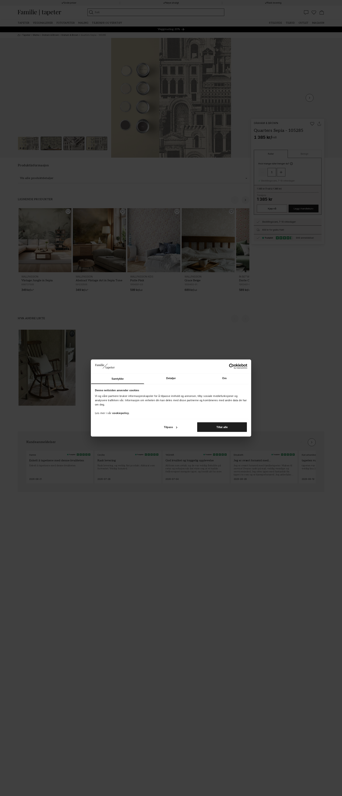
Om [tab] (224, 377)
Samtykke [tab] (118, 378)
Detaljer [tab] (171, 377)
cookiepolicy (120, 412)
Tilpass (168, 427)
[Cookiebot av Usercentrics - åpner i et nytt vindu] (231, 366)
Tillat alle (222, 427)
